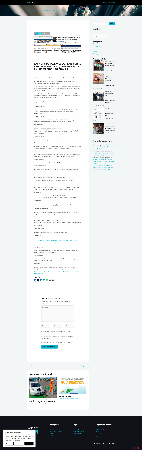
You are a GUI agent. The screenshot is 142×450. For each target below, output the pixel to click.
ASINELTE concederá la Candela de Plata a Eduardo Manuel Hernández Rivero (104, 147)
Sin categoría (96, 54)
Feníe (97, 431)
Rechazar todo (19, 444)
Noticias (64, 10)
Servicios (46, 10)
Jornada (95, 49)
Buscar (95, 21)
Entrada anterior (32, 366)
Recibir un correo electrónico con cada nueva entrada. (56, 342)
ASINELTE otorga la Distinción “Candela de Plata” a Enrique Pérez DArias (104, 174)
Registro (113, 2)
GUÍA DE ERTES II (66, 396)
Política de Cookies (77, 433)
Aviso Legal (76, 429)
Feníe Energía (99, 433)
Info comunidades (97, 46)
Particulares (73, 10)
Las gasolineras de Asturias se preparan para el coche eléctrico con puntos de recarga (42, 401)
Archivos (95, 33)
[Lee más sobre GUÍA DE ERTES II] (72, 385)
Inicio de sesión (54, 429)
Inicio (29, 10)
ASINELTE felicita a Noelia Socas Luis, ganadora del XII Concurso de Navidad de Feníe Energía (103, 161)
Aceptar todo (29, 444)
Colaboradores (56, 10)
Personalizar (9, 444)
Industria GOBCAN (100, 429)
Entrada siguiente (83, 366)
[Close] (34, 431)
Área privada (106, 2)
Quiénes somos (37, 10)
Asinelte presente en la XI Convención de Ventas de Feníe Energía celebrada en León (110, 128)
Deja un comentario (59, 72)
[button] (41, 10)
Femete (98, 435)
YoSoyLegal (99, 437)
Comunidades (96, 44)
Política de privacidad (78, 431)
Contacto (81, 10)
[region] (19, 438)
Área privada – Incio (55, 435)
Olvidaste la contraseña (56, 431)
